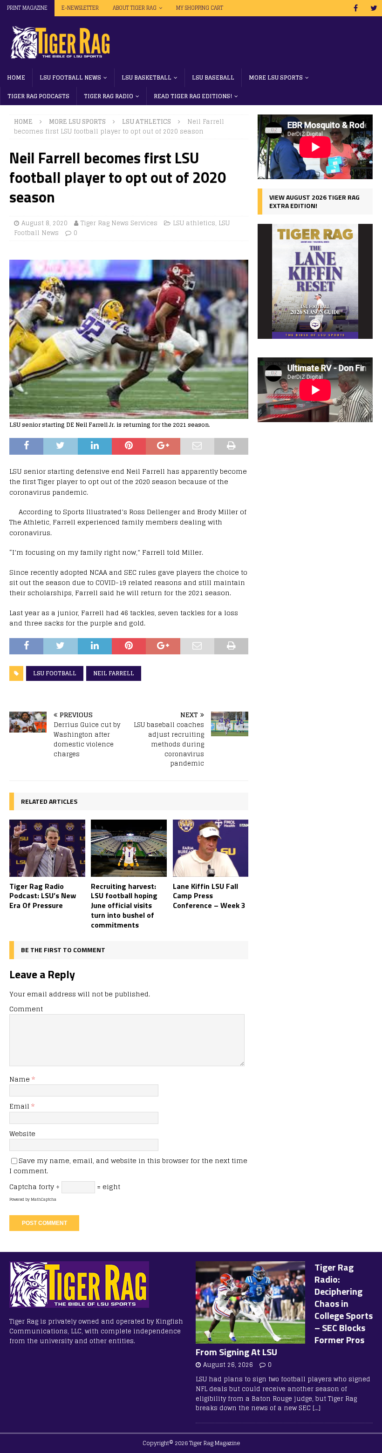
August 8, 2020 (44, 223)
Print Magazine (27, 8)
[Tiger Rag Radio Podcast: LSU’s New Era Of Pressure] (47, 848)
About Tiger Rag (135, 8)
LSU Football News (70, 77)
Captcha (23, 1186)
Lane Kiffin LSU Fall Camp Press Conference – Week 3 (209, 896)
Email (20, 1106)
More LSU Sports (276, 77)
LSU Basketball (146, 77)
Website (22, 1133)
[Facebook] (356, 8)
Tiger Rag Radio (108, 96)
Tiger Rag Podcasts (38, 96)
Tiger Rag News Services (119, 223)
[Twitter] (374, 8)
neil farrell (113, 673)
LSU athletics (194, 223)
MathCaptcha (43, 1199)
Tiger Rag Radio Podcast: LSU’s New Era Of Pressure (42, 896)
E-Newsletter (80, 8)
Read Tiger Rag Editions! (193, 96)
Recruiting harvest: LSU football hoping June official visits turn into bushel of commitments (124, 905)
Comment (26, 1009)
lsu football (54, 673)
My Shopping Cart (199, 8)
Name (20, 1079)
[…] (317, 1408)
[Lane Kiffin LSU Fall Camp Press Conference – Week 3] (211, 848)
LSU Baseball (213, 77)
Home (16, 77)
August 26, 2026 (228, 1364)
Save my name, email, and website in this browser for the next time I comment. (128, 1166)
